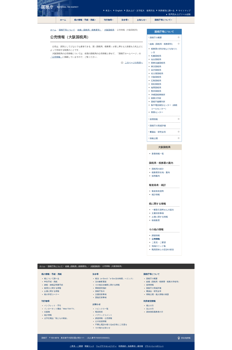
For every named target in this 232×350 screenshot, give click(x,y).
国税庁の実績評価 (158, 126)
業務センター (157, 112)
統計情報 (156, 194)
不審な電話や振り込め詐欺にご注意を (111, 324)
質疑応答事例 (100, 297)
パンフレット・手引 (52, 305)
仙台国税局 (156, 59)
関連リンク (89, 346)
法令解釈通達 (100, 282)
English (118, 10)
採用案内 (156, 176)
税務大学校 (156, 98)
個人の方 (150, 305)
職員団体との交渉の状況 (163, 249)
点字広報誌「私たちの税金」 (56, 318)
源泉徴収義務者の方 (154, 312)
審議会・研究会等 (158, 132)
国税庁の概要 (156, 37)
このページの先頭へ (134, 62)
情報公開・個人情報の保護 (157, 294)
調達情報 (156, 235)
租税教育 (156, 220)
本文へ (109, 10)
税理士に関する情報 (52, 288)
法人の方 (150, 309)
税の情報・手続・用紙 (51, 274)
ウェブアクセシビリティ (106, 346)
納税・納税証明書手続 (53, 285)
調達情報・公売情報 (103, 318)
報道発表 (99, 312)
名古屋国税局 (157, 73)
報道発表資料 (158, 191)
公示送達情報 (100, 321)
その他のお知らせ (102, 328)
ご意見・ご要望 (159, 242)
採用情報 (154, 119)
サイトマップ (184, 10)
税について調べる (51, 278)
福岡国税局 (156, 87)
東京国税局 (156, 66)
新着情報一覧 (158, 153)
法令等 (96, 274)
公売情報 (156, 239)
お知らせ (97, 304)
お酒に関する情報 (160, 216)
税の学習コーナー (51, 294)
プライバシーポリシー (154, 346)
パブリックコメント (103, 315)
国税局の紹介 (158, 168)
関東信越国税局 (158, 63)
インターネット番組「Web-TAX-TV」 (60, 309)
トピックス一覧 (101, 309)
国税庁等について (67, 30)
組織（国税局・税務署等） (89, 30)
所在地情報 (186, 338)
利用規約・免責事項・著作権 (131, 346)
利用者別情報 (150, 301)
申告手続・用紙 (50, 282)
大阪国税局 (109, 30)
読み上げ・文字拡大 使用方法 (140, 10)
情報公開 (154, 138)
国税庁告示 (100, 291)
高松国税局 (156, 84)
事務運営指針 (100, 288)
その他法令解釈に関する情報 (107, 285)
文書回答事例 (158, 213)
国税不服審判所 (158, 101)
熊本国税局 (156, 91)
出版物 (47, 312)
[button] (85, 19)
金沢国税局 (156, 70)
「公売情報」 (56, 57)
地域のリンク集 (159, 246)
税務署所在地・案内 (161, 172)
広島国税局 (156, 80)
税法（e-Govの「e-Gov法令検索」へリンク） (114, 278)
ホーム (63, 20)
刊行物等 (45, 301)
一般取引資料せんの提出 (163, 209)
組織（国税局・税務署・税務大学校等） (163, 282)
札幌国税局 (156, 56)
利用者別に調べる (166, 10)
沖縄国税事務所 (158, 94)
